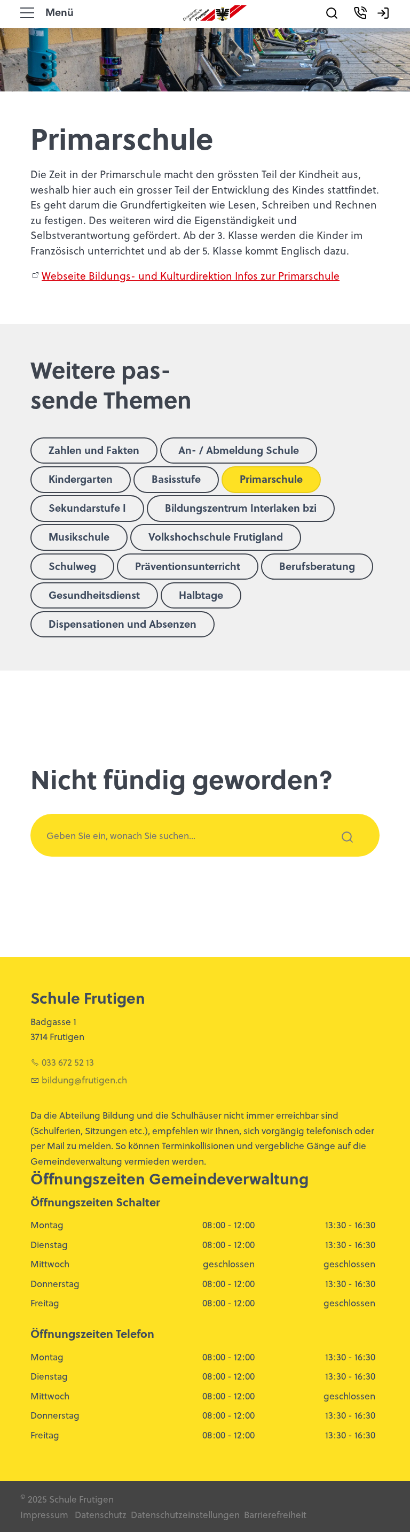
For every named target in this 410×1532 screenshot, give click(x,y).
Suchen (341, 851)
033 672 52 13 (68, 1062)
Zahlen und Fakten (94, 449)
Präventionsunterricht (187, 565)
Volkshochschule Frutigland (215, 536)
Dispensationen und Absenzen (122, 623)
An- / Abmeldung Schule (238, 449)
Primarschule (271, 478)
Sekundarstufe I (87, 507)
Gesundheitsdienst (94, 594)
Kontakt (372, 28)
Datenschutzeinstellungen (184, 1514)
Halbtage (201, 594)
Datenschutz (101, 1514)
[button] (27, 12)
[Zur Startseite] (215, 12)
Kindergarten (81, 478)
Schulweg (72, 565)
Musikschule (79, 536)
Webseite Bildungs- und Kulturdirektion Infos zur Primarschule (191, 275)
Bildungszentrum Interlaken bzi (241, 507)
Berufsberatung (317, 565)
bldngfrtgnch (84, 1080)
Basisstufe (176, 478)
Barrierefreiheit (275, 1514)
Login (390, 28)
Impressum (44, 1514)
